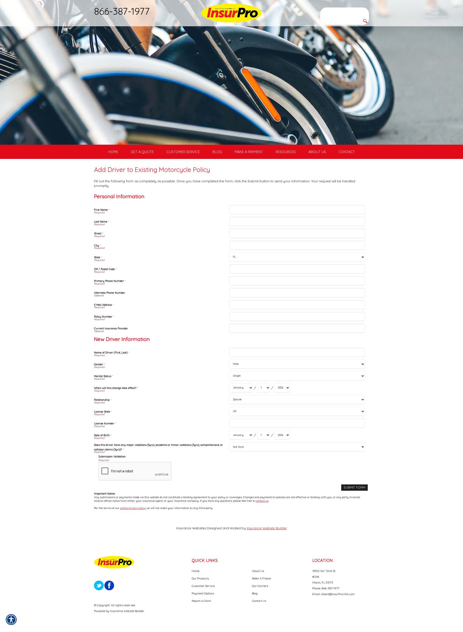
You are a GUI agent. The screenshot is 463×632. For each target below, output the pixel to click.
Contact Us (259, 601)
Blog (255, 593)
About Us (258, 571)
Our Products (200, 578)
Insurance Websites (191, 528)
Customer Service (203, 586)
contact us (262, 501)
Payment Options (203, 593)
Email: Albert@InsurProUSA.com (333, 594)
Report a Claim (201, 601)
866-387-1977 (122, 11)
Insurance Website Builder (267, 528)
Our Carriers (260, 586)
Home (195, 571)
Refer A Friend (261, 578)
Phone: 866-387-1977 (325, 588)
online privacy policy (133, 508)
